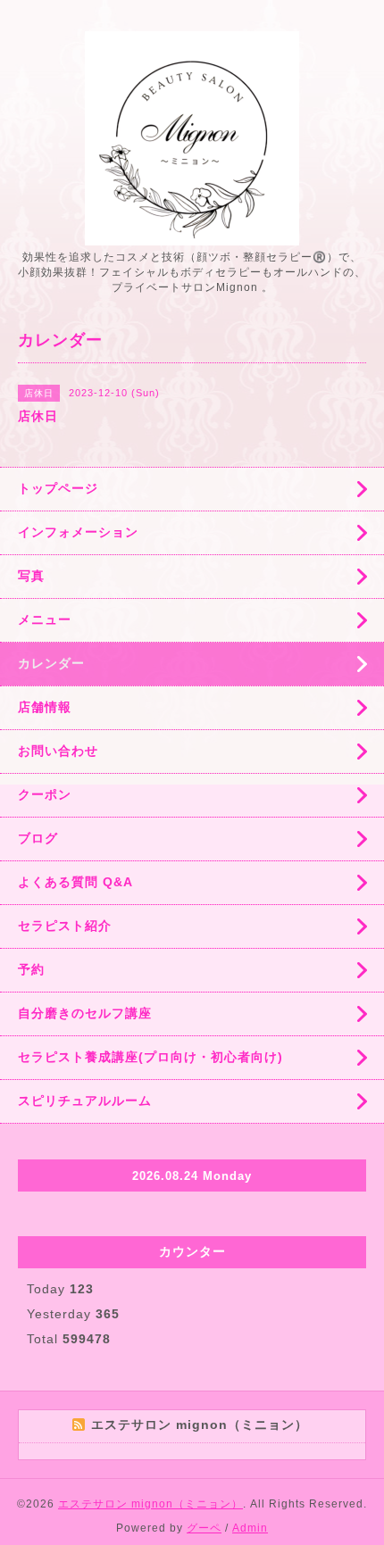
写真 (31, 576)
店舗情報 (44, 707)
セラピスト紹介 (65, 925)
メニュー (44, 619)
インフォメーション (78, 532)
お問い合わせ (58, 750)
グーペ (204, 1528)
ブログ (38, 838)
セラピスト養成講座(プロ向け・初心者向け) (150, 1057)
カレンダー (51, 663)
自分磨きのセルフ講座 (85, 1013)
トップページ (58, 488)
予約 (31, 969)
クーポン (44, 794)
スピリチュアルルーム (85, 1100)
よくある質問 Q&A (75, 882)
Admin (250, 1528)
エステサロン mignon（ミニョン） (150, 1504)
